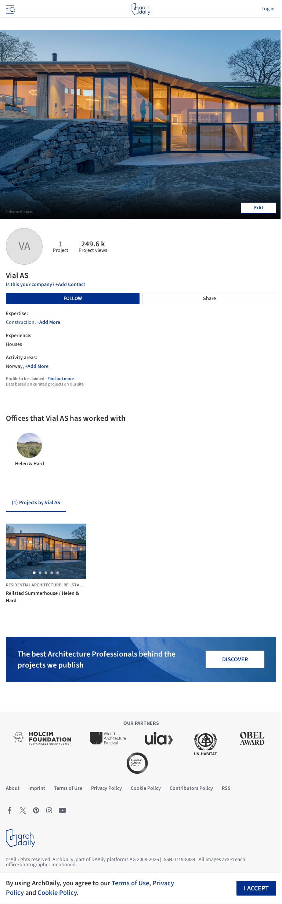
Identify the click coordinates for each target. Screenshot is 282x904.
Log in (268, 8)
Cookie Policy (57, 892)
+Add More (48, 322)
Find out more (60, 379)
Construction (20, 322)
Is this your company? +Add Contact (45, 284)
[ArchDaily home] (140, 9)
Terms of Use (130, 883)
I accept (256, 888)
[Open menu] (9, 9)
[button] (34, 572)
